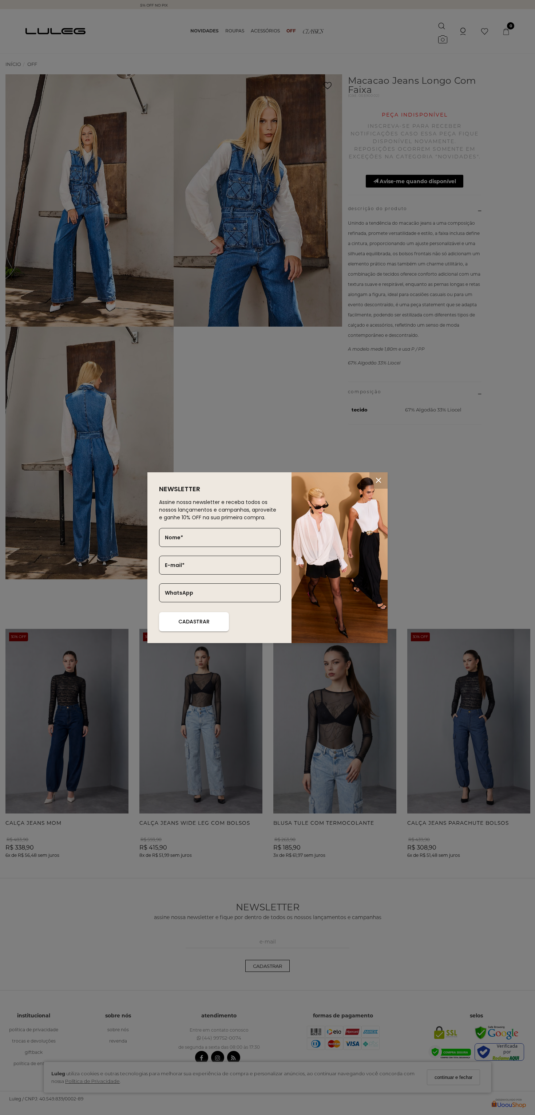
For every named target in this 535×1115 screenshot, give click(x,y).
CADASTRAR (194, 621)
